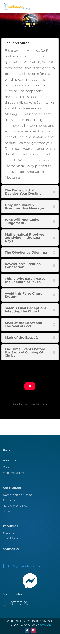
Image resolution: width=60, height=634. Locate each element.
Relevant (45, 624)
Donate (8, 511)
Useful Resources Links (17, 538)
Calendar (9, 500)
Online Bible (10, 533)
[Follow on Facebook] (27, 630)
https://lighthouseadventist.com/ (23, 566)
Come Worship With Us (17, 495)
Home (7, 450)
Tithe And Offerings (15, 505)
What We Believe (14, 473)
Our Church (10, 467)
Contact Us (11, 549)
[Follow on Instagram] (33, 630)
